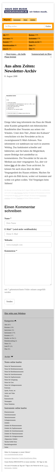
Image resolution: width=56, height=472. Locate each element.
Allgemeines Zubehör (10, 439)
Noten (25, 20)
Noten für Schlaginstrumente (13, 385)
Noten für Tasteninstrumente (12, 366)
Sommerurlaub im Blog (42, 54)
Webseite (8, 240)
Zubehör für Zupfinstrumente (13, 428)
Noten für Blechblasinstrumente (13, 371)
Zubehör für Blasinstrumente (13, 425)
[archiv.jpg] (28, 106)
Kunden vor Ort (34, 42)
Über (30, 49)
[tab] (28, 320)
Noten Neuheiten (9, 404)
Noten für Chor (9, 382)
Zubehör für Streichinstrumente (13, 431)
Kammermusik (8, 398)
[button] (28, 320)
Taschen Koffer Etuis (10, 442)
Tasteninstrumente (9, 417)
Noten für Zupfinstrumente (12, 377)
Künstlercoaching (8, 45)
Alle (4, 35)
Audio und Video (9, 393)
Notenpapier (8, 401)
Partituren (7, 388)
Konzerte (6, 42)
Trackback (20, 198)
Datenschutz (15, 458)
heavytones (6, 38)
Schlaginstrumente (10, 420)
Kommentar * (10, 251)
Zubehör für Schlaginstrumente (13, 436)
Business (31, 35)
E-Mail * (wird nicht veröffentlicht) (20, 229)
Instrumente (16, 20)
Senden (9, 301)
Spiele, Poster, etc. (10, 390)
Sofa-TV (5, 49)
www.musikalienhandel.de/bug (13, 454)
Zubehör (32, 20)
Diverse (6, 396)
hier (12, 165)
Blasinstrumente (9, 412)
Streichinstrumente (10, 415)
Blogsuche (7, 20)
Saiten (6, 447)
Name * (7, 218)
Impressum (7, 458)
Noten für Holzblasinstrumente (13, 369)
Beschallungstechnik (10, 444)
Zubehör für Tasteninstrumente (13, 433)
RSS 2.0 (17, 195)
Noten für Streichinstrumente (13, 374)
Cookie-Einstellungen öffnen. (28, 458)
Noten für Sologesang (10, 380)
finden (48, 26)
